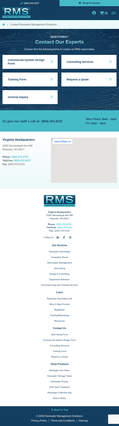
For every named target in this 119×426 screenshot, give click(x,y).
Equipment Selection (59, 279)
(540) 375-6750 (19, 157)
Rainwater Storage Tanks (59, 376)
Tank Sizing (59, 268)
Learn (59, 292)
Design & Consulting (59, 274)
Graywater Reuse (59, 257)
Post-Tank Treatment (59, 387)
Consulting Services (59, 345)
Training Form (59, 351)
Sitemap (83, 420)
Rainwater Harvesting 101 (59, 298)
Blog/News (59, 309)
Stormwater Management (59, 262)
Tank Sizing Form (59, 334)
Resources (59, 321)
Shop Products (59, 364)
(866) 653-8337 (22, 160)
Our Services (59, 245)
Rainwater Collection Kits (59, 392)
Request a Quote (59, 356)
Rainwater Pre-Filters (59, 370)
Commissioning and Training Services (59, 285)
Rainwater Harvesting (59, 251)
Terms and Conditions (63, 420)
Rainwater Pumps (59, 381)
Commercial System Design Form (59, 340)
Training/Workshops (59, 315)
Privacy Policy (39, 420)
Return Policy (59, 398)
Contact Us (59, 328)
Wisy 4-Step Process (59, 304)
